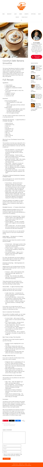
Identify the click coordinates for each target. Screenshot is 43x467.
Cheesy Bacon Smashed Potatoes (9, 425)
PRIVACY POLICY (24, 17)
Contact (17, 17)
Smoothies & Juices (7, 423)
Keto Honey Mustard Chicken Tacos (9, 424)
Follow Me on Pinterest (37, 57)
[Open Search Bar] (21, 20)
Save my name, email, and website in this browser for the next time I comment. (13, 455)
